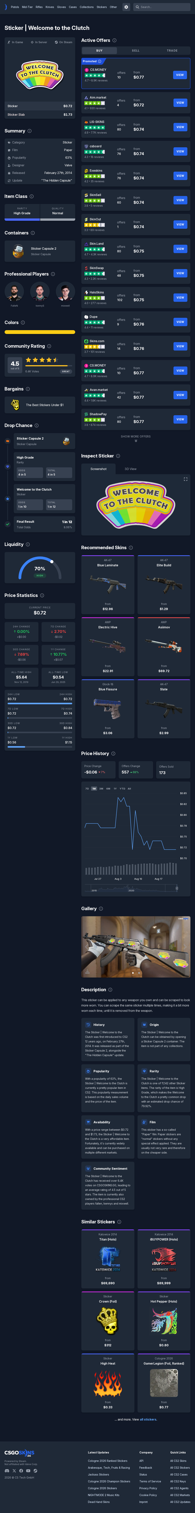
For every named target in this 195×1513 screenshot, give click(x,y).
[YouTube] (30, 1471)
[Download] (87, 971)
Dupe (94, 317)
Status (143, 1474)
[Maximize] (185, 479)
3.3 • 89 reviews (94, 230)
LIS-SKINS (97, 122)
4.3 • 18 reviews (94, 157)
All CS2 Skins (178, 1460)
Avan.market (99, 390)
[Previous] (87, 947)
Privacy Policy (148, 1488)
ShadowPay (98, 414)
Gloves (61, 7)
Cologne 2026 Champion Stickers (109, 1481)
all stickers (148, 1419)
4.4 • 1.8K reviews (95, 400)
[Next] (185, 947)
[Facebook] (22, 1471)
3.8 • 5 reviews (93, 205)
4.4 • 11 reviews (93, 327)
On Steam (65, 42)
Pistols (15, 7)
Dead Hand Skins (99, 1501)
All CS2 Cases (179, 1474)
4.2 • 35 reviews (94, 181)
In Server (41, 42)
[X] (15, 1471)
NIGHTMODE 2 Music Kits (103, 1495)
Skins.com (97, 341)
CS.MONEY (98, 70)
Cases (73, 7)
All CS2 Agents (179, 1488)
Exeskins (96, 170)
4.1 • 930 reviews (94, 108)
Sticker (67, 142)
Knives (50, 7)
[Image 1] (133, 973)
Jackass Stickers (98, 1474)
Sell (136, 50)
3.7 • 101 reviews (94, 351)
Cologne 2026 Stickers (102, 1488)
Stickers (102, 7)
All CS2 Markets (180, 1495)
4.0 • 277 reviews (95, 303)
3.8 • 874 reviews (95, 424)
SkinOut (95, 219)
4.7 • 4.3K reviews (95, 254)
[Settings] (126, 7)
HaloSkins (97, 292)
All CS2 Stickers (180, 1467)
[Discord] (8, 1471)
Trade (172, 50)
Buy (99, 50)
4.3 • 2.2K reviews (95, 278)
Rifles (39, 7)
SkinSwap (97, 268)
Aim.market (98, 97)
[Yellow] (40, 332)
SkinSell (95, 195)
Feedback (145, 1467)
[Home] (7, 7)
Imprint (143, 1501)
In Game (17, 42)
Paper (68, 150)
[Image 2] (139, 973)
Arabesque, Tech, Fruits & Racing (109, 1467)
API (141, 1460)
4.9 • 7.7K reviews (95, 132)
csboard (95, 146)
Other (113, 7)
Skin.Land (97, 243)
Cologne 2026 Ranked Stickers (107, 1460)
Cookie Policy (148, 1495)
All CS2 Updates (180, 1501)
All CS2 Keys (178, 1481)
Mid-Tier (27, 7)
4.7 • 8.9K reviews (96, 80)
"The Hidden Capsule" (56, 180)
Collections (87, 7)
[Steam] (37, 1471)
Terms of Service (150, 1481)
